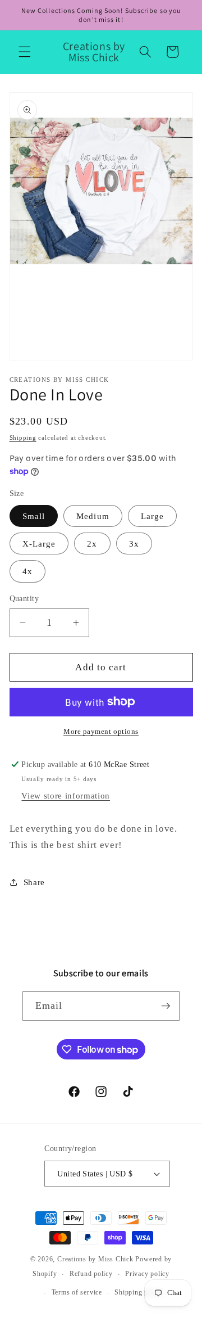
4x (27, 571)
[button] (24, 51)
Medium (92, 516)
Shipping (23, 437)
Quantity (24, 598)
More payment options (101, 731)
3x (134, 543)
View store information (65, 795)
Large (152, 516)
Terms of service (77, 1292)
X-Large (39, 543)
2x (92, 543)
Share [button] (34, 882)
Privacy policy (147, 1274)
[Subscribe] (165, 1006)
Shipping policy (138, 1292)
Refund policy (91, 1274)
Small (33, 516)
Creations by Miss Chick (95, 1259)
